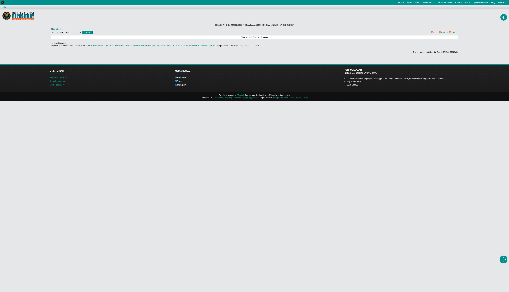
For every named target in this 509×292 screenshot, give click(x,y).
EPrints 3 (240, 95)
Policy (467, 2)
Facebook (181, 77)
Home (401, 2)
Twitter (180, 81)
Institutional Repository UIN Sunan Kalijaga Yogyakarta (236, 98)
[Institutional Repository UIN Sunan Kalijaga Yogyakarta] (18, 16)
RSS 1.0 (444, 32)
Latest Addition (428, 2)
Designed (276, 98)
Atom (435, 32)
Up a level (57, 29)
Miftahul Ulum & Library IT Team (295, 98)
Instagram (181, 85)
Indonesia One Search (59, 77)
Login (4, 7)
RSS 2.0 (454, 32)
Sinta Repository (57, 85)
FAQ (493, 2)
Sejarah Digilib (412, 2)
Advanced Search (444, 2)
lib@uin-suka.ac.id (354, 82)
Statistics (502, 2)
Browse (458, 2)
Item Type (252, 37)
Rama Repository (57, 81)
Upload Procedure (480, 2)
